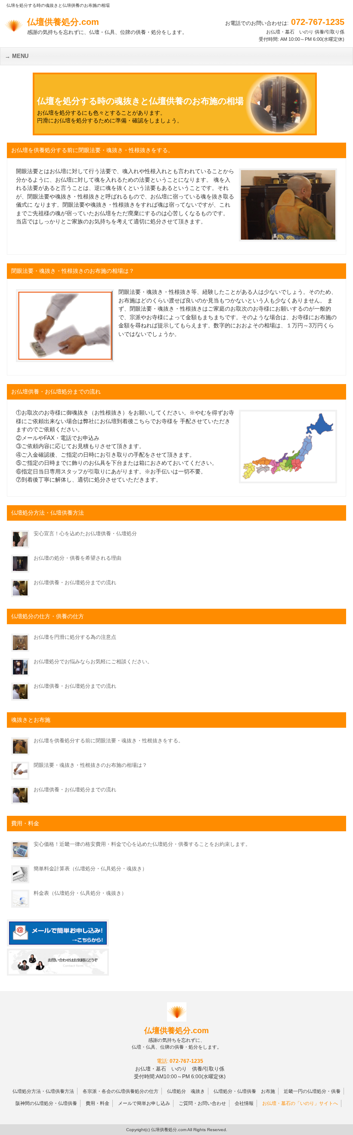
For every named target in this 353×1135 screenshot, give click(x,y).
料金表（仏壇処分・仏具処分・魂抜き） (80, 893)
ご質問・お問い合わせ (202, 1103)
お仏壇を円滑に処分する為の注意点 (75, 637)
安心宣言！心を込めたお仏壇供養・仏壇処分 (85, 534)
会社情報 (244, 1103)
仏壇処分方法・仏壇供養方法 (43, 1091)
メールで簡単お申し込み (144, 1103)
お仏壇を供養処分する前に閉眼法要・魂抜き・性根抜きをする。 (108, 741)
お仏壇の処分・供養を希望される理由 (77, 558)
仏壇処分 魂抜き (186, 1091)
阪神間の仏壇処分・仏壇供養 (46, 1103)
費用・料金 (97, 1103)
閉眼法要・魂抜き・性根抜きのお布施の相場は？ (90, 765)
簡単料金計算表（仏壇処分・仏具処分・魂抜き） (90, 869)
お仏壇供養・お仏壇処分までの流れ (75, 583)
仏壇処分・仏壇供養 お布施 (244, 1091)
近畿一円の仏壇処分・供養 (312, 1091)
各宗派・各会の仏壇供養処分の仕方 (120, 1091)
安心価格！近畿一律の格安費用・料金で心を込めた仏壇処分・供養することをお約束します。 (142, 844)
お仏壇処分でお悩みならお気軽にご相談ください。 (93, 662)
